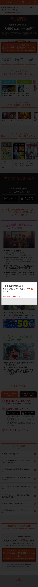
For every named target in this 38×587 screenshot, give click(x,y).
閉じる (28, 288)
